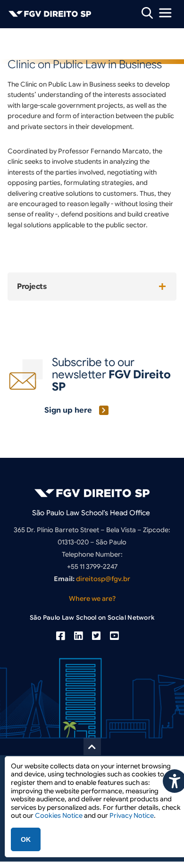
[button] (92, 286)
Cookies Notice (59, 815)
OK (26, 839)
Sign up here (68, 410)
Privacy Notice (131, 815)
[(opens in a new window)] (60, 636)
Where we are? (92, 598)
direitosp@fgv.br (103, 579)
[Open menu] (165, 13)
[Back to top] (92, 746)
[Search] (147, 12)
